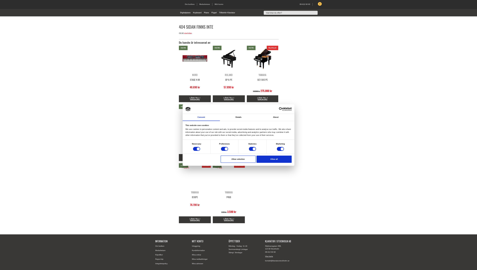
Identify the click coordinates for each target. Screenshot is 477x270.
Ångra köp (159, 259)
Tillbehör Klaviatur (227, 13)
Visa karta (269, 256)
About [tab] (275, 117)
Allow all (274, 159)
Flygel (214, 13)
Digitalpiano (185, 13)
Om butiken (190, 4)
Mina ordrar (196, 255)
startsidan (188, 33)
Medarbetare (204, 4)
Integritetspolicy (161, 264)
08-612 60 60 (305, 4)
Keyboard (197, 13)
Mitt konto (219, 4)
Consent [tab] (201, 117)
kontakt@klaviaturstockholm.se (277, 261)
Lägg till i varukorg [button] (195, 99)
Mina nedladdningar (200, 259)
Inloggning (196, 246)
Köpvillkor (159, 255)
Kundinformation (198, 250)
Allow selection (238, 159)
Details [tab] (239, 117)
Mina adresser (197, 264)
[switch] (224, 149)
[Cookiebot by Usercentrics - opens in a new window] (281, 109)
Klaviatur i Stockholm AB (167, 4)
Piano (206, 13)
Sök (320, 13)
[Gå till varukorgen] (316, 5)
